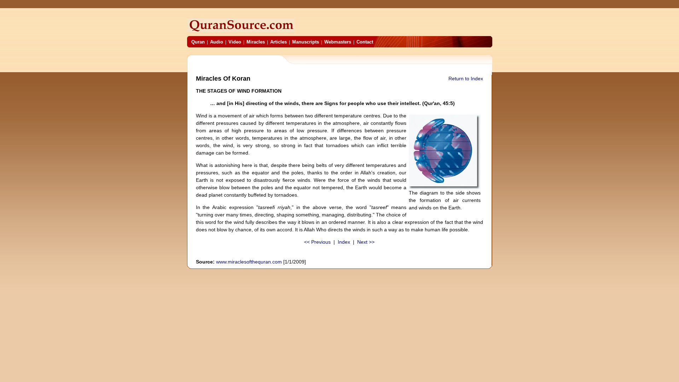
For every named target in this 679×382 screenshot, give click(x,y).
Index (344, 242)
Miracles (255, 42)
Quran (198, 42)
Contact (364, 42)
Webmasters (337, 42)
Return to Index (465, 78)
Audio (216, 42)
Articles (278, 42)
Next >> (366, 242)
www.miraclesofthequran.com (249, 262)
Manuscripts (305, 42)
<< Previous (317, 242)
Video (234, 42)
